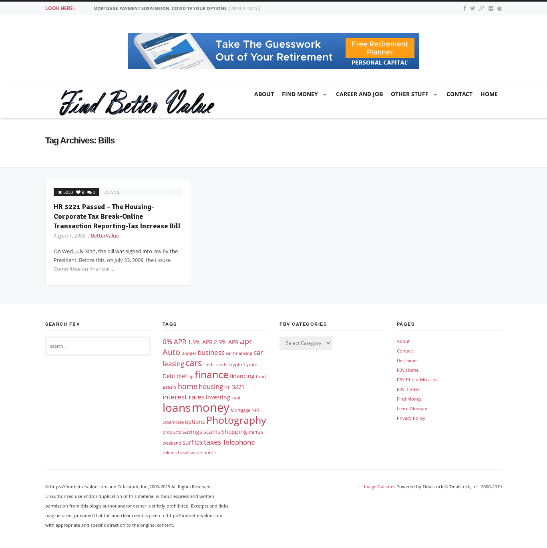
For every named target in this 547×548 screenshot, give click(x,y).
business (211, 352)
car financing (239, 353)
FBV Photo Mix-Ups (417, 380)
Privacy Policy (411, 418)
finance (212, 374)
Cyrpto (250, 364)
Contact (459, 94)
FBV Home (407, 370)
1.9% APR (200, 342)
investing (218, 397)
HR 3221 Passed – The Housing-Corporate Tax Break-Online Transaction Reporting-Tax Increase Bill (117, 216)
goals (170, 387)
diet (182, 376)
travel (183, 452)
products (172, 432)
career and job (359, 94)
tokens (170, 452)
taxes (212, 442)
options (195, 421)
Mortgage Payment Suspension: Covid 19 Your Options (160, 8)
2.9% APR (226, 342)
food (261, 376)
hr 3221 (234, 387)
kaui (235, 398)
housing (211, 386)
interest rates (184, 396)
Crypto (235, 364)
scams (211, 431)
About (264, 94)
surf (188, 442)
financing (242, 376)
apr (246, 341)
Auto (171, 352)
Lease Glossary (412, 408)
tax (199, 442)
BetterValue (105, 235)
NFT (255, 410)
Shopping (234, 431)
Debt (169, 376)
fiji (190, 376)
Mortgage (240, 410)
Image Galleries (379, 487)
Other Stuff (409, 94)
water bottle (203, 452)
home (489, 94)
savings (192, 431)
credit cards (215, 364)
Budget (188, 353)
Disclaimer (407, 360)
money (210, 407)
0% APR (175, 341)
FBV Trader (408, 389)
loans (111, 192)
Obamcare (173, 422)
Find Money (300, 94)
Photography (236, 420)
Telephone (239, 442)
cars (193, 363)
